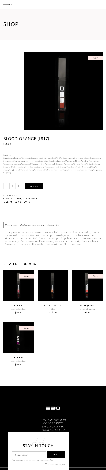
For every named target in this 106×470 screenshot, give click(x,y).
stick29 (19, 358)
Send (55, 455)
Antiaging (15, 202)
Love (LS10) (87, 306)
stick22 (19, 306)
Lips (19, 199)
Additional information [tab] (32, 224)
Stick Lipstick (53, 306)
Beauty (26, 202)
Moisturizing (30, 199)
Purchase (34, 186)
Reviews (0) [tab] (53, 224)
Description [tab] (11, 224)
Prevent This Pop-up (56, 464)
